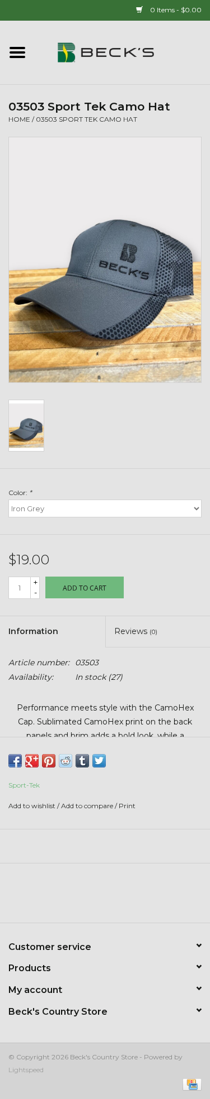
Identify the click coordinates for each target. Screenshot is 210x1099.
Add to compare (88, 806)
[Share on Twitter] (99, 760)
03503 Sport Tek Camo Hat (86, 119)
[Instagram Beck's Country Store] (135, 897)
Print (127, 806)
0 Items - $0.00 (175, 10)
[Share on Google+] (32, 760)
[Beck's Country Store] (123, 52)
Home (19, 119)
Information (33, 631)
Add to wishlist (31, 806)
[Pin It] (48, 760)
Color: (20, 492)
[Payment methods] (190, 1083)
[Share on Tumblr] (82, 760)
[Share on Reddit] (65, 760)
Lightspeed (26, 1070)
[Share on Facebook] (15, 760)
